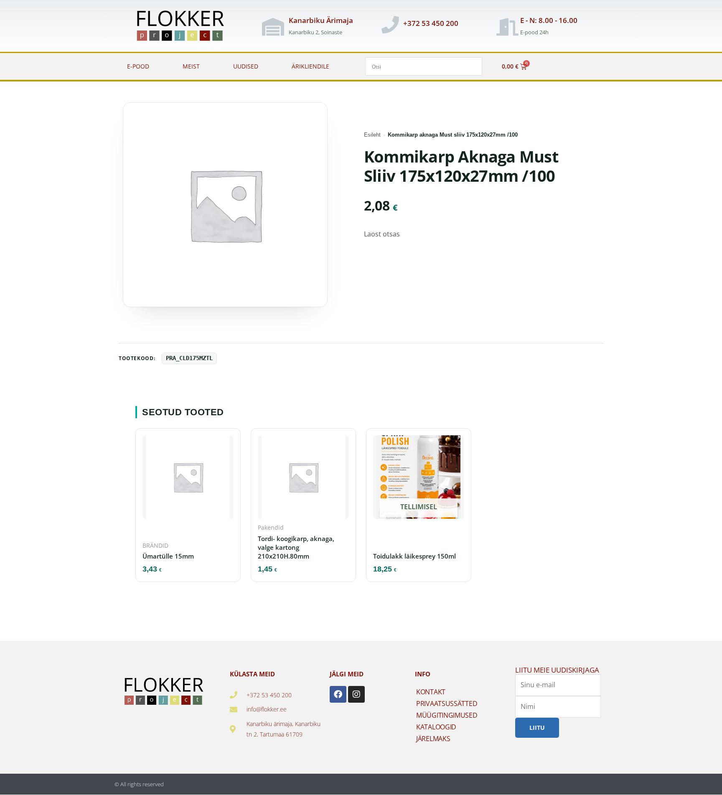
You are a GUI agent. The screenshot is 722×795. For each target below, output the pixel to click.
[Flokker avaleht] (185, 26)
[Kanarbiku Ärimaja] (273, 27)
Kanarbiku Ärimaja (321, 20)
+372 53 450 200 (430, 23)
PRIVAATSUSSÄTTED (446, 703)
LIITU (537, 728)
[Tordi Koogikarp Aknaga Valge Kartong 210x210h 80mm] (303, 479)
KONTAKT (430, 691)
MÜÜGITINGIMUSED (447, 715)
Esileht (372, 135)
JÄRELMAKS (433, 738)
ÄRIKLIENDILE (310, 66)
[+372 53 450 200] (390, 24)
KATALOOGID (436, 727)
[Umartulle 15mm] (188, 479)
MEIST (191, 66)
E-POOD (138, 66)
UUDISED (245, 66)
